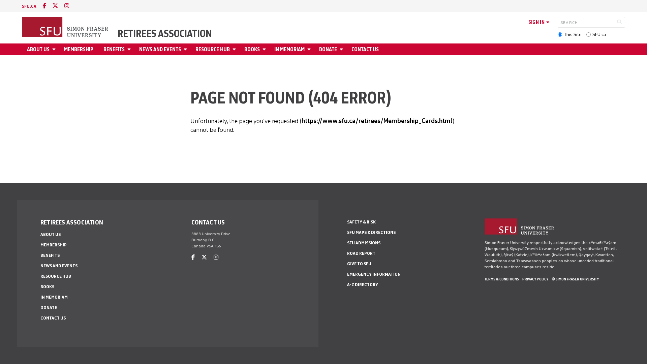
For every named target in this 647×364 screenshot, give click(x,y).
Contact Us (365, 49)
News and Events (160, 49)
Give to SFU (359, 264)
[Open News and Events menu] (186, 49)
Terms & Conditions (502, 279)
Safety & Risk (361, 222)
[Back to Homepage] (66, 27)
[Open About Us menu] (55, 49)
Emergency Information (374, 274)
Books (252, 49)
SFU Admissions (363, 243)
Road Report (361, 253)
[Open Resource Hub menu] (235, 49)
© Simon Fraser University (575, 279)
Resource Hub (212, 49)
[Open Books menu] (265, 49)
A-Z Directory (362, 284)
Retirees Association (165, 33)
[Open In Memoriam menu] (310, 49)
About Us (38, 49)
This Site (573, 34)
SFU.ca (599, 34)
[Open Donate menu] (342, 49)
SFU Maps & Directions (371, 232)
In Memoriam (289, 49)
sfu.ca (29, 6)
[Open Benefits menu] (130, 49)
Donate (328, 49)
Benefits (114, 49)
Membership (78, 49)
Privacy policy (535, 279)
